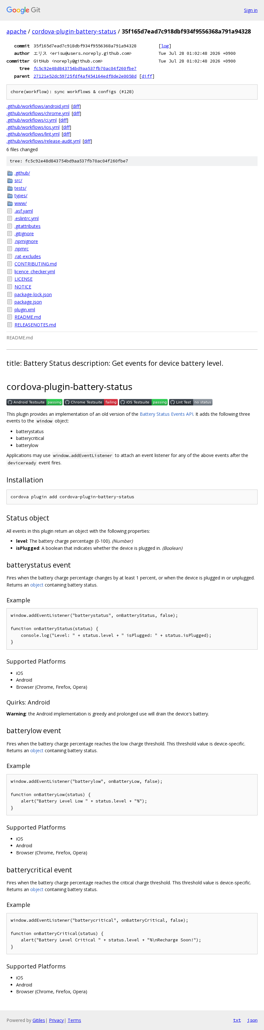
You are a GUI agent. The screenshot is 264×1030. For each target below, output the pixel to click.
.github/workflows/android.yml (37, 106)
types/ (20, 195)
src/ (18, 180)
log (165, 46)
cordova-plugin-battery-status (74, 31)
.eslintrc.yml (26, 218)
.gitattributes (27, 226)
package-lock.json (33, 294)
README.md (27, 317)
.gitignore (24, 233)
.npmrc (21, 249)
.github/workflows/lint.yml (33, 134)
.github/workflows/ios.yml (33, 127)
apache (16, 31)
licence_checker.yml (34, 271)
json (252, 1020)
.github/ (22, 173)
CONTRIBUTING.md (35, 264)
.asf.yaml (23, 211)
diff (147, 76)
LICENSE (23, 279)
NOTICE (22, 287)
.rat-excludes (27, 256)
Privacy (56, 1020)
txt (237, 1020)
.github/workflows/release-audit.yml (43, 141)
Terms (74, 1020)
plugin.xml (24, 309)
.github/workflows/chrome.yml (38, 113)
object (36, 585)
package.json (28, 302)
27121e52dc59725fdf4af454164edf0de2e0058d (85, 76)
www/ (20, 203)
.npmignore (26, 241)
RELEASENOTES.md (35, 325)
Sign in (251, 10)
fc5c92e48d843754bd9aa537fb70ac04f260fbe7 (85, 68)
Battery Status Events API (166, 414)
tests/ (20, 188)
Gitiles (39, 1020)
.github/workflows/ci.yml (31, 120)
